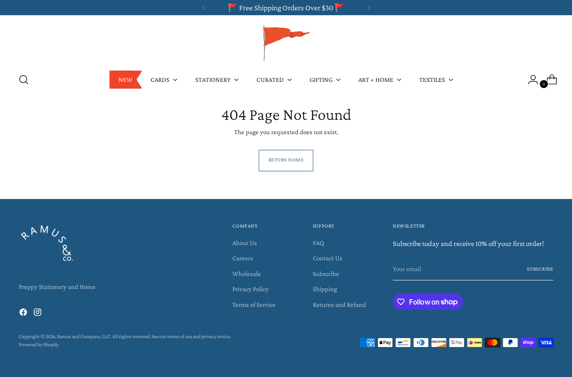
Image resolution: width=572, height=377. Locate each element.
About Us (244, 242)
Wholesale (246, 273)
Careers (242, 258)
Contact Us (327, 258)
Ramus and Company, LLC (83, 336)
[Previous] (204, 7)
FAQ (318, 242)
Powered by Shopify (39, 344)
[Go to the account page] (529, 80)
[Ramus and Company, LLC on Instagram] (38, 314)
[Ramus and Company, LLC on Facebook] (24, 314)
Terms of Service (254, 304)
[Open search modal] (24, 80)
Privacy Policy (250, 288)
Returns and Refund (339, 304)
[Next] (369, 7)
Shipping (325, 288)
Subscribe (326, 273)
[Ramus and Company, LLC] (286, 42)
